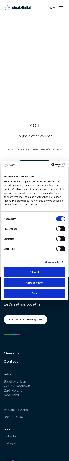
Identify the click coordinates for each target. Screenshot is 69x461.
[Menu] (61, 8)
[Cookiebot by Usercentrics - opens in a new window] (51, 165)
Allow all (34, 272)
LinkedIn (10, 436)
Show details (51, 262)
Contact (11, 361)
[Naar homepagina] (17, 7)
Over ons (11, 353)
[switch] (60, 228)
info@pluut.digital (16, 410)
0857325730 (13, 417)
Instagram (11, 443)
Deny (34, 293)
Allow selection (34, 282)
